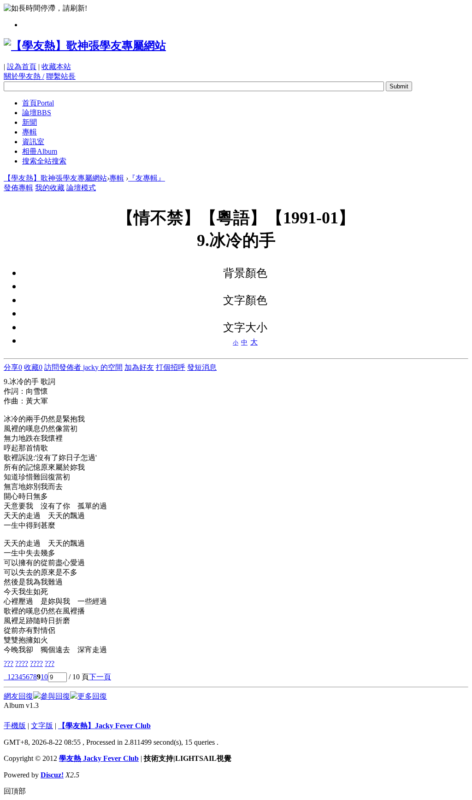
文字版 (42, 726)
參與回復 (55, 696)
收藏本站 (56, 66)
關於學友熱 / (24, 76)
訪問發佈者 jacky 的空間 (83, 367)
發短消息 (202, 367)
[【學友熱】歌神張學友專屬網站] (85, 46)
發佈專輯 (18, 188)
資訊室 (33, 142)
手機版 (15, 726)
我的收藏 (50, 188)
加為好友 (139, 367)
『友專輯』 (146, 178)
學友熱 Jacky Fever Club (99, 758)
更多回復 (92, 696)
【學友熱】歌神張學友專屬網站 (55, 178)
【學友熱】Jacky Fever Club (104, 726)
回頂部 (15, 791)
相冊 (39, 151)
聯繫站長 (61, 76)
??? (8, 663)
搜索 (44, 161)
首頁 (38, 103)
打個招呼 (170, 367)
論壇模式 (81, 188)
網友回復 (18, 696)
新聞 (29, 122)
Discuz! (52, 775)
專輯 (29, 132)
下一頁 (100, 677)
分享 (13, 367)
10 (44, 677)
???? (21, 663)
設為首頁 (21, 66)
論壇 (36, 113)
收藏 (33, 367)
